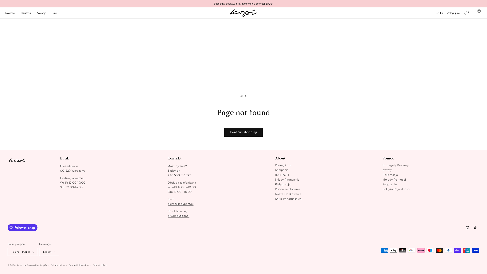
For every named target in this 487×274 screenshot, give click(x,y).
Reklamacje (390, 175)
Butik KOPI (282, 175)
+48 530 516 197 (179, 175)
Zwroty (387, 170)
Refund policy (100, 265)
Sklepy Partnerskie (287, 179)
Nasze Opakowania (288, 194)
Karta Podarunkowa (288, 199)
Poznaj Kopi (283, 165)
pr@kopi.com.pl (178, 215)
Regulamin (390, 184)
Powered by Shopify (37, 265)
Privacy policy (58, 265)
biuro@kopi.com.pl (180, 204)
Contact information (79, 265)
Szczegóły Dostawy (396, 165)
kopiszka (21, 265)
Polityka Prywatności (396, 189)
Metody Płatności (394, 179)
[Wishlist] (466, 13)
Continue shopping (243, 132)
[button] (26, 13)
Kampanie (282, 170)
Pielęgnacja (283, 184)
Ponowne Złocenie (287, 189)
